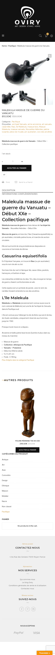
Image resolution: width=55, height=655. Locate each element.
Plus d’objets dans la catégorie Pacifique (18, 360)
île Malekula (21, 127)
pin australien (30, 132)
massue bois (32, 127)
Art (3, 465)
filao (13, 127)
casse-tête (6, 127)
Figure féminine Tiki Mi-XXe (27, 441)
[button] (50, 56)
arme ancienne (34, 124)
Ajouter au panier (16, 168)
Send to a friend (25, 182)
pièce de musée (17, 132)
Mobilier (5, 496)
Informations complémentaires (19, 194)
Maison (5, 491)
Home (4, 46)
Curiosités (6, 475)
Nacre (4, 501)
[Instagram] (33, 609)
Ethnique (5, 486)
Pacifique (12, 46)
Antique (5, 459)
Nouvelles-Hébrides (34, 129)
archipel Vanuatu (19, 124)
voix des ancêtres (44, 132)
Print (7, 182)
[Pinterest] (27, 609)
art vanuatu (47, 124)
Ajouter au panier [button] (27, 450)
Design (5, 480)
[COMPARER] (4, 174)
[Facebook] (21, 609)
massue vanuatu (18, 129)
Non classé (6, 506)
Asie (4, 470)
